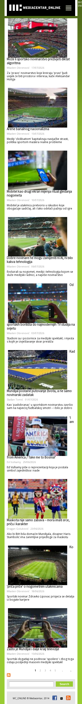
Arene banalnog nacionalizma (28, 129)
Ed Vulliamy (14, 462)
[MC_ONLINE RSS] (67, 698)
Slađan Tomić (15, 399)
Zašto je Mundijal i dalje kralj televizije (33, 649)
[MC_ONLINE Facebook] (54, 698)
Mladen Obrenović (18, 67)
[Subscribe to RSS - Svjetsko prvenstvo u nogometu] (8, 675)
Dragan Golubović (17, 528)
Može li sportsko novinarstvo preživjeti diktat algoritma (38, 61)
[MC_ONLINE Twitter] (60, 698)
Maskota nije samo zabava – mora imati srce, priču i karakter (38, 522)
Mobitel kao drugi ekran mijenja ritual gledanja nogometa (39, 193)
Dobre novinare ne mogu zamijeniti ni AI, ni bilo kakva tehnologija (40, 260)
